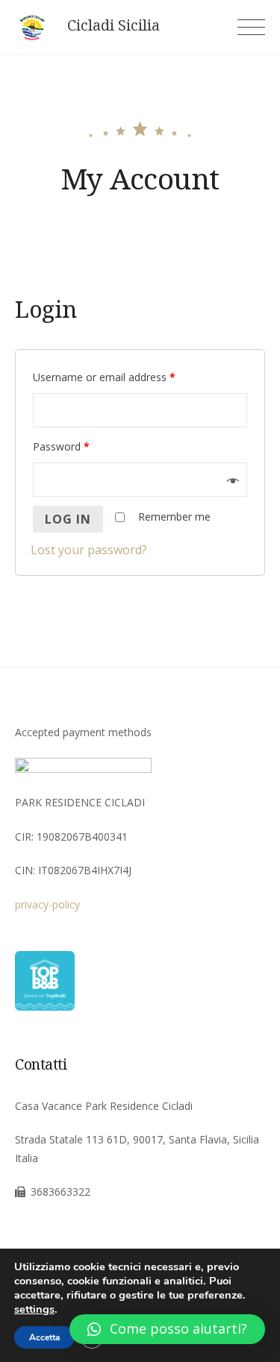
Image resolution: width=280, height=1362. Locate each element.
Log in (68, 519)
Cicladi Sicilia (113, 25)
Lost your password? (89, 550)
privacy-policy (47, 904)
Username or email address (104, 377)
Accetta (44, 1337)
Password (61, 446)
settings (34, 1309)
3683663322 (60, 1191)
